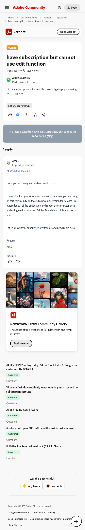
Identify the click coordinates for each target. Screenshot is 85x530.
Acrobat (47, 17)
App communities (28, 17)
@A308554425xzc (19, 170)
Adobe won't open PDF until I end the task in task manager (40, 428)
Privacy (51, 512)
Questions (62, 17)
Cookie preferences (17, 518)
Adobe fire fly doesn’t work (22, 409)
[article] (42, 212)
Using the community (18, 512)
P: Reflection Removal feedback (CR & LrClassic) (34, 446)
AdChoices (16, 525)
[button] (7, 8)
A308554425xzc (21, 78)
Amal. (15, 160)
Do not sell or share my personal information (52, 518)
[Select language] (59, 7)
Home (11, 17)
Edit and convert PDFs (19, 105)
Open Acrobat (68, 31)
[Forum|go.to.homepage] (29, 7)
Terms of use (39, 512)
